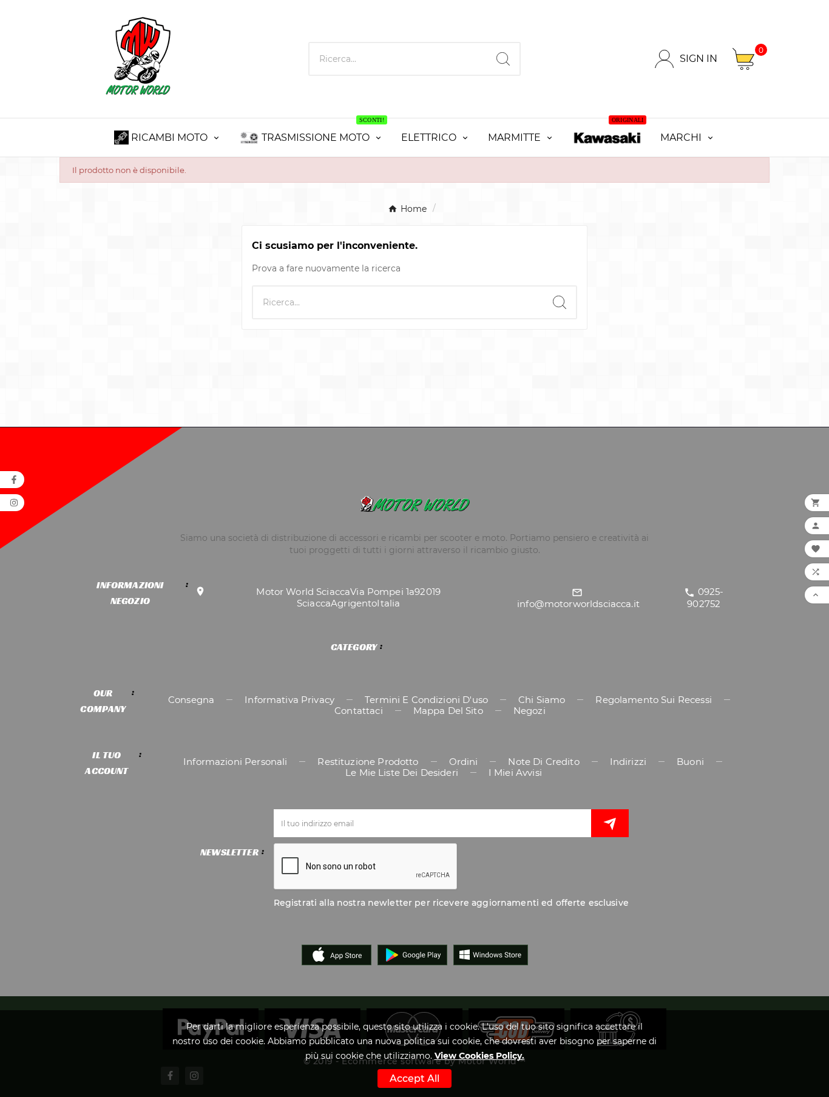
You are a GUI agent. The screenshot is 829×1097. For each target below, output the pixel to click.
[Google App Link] (412, 953)
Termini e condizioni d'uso (426, 699)
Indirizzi (628, 761)
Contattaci (358, 710)
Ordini (463, 761)
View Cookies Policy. (479, 1055)
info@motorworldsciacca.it (578, 604)
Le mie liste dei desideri (401, 772)
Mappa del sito (448, 710)
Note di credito (543, 761)
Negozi (529, 710)
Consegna (191, 699)
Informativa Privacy (289, 699)
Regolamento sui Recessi (653, 699)
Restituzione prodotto (367, 761)
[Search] (503, 59)
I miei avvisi (515, 772)
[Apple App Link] (336, 953)
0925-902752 (705, 598)
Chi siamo (541, 699)
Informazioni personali (235, 761)
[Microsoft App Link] (490, 953)
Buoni (690, 761)
